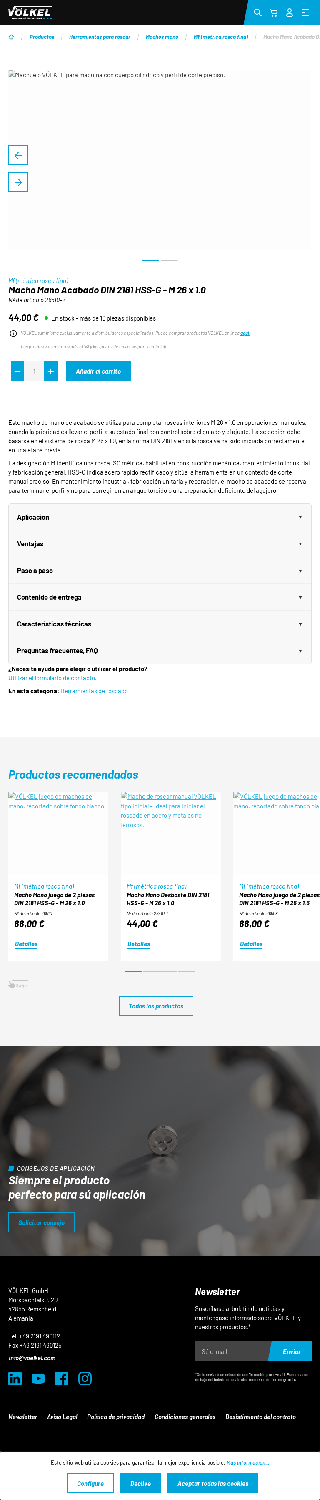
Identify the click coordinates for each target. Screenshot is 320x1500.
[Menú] (305, 12)
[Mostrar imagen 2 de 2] (169, 260)
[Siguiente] (18, 182)
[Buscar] (258, 12)
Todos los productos (156, 1006)
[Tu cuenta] (290, 11)
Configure (90, 1483)
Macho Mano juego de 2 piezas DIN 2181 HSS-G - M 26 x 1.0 (54, 899)
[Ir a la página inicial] (30, 12)
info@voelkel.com (32, 1357)
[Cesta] (274, 13)
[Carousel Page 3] (168, 971)
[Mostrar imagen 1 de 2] (150, 260)
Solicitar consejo (41, 1222)
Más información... (248, 1462)
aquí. (245, 333)
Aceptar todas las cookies (213, 1483)
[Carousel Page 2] (151, 971)
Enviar (292, 1351)
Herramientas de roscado (94, 690)
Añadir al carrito (98, 371)
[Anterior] (18, 155)
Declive (140, 1483)
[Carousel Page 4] (186, 971)
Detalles (26, 943)
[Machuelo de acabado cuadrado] (159, 160)
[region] (160, 169)
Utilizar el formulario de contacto (51, 678)
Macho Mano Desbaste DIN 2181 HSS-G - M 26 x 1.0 (168, 899)
